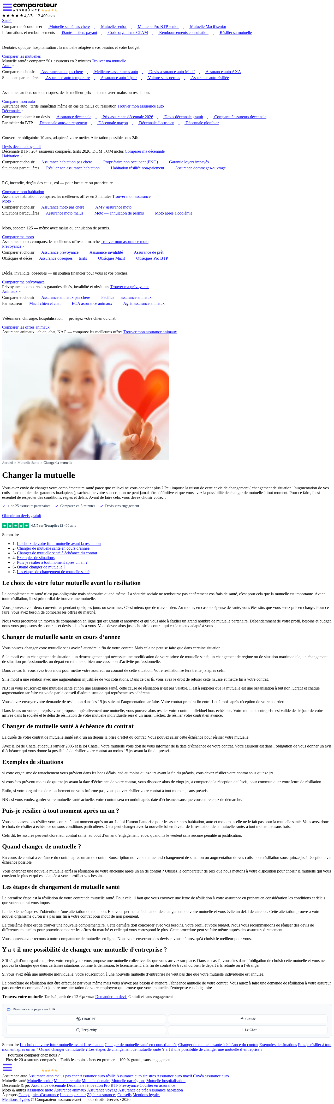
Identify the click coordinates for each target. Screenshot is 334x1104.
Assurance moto (40, 1090)
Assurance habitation (165, 1090)
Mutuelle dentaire (96, 1080)
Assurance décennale (48, 1085)
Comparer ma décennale (145, 151)
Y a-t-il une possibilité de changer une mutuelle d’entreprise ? (212, 1049)
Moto (7, 201)
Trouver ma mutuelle (109, 61)
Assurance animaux (70, 1090)
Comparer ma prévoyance (23, 282)
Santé (7, 20)
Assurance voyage (102, 1090)
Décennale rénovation (85, 1085)
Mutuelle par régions (128, 1080)
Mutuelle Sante (28, 463)
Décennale (11, 111)
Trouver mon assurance (131, 196)
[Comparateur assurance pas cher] (29, 11)
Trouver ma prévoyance (129, 286)
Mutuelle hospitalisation (166, 1080)
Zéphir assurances (101, 1095)
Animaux (10, 291)
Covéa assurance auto (211, 1076)
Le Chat (251, 1030)
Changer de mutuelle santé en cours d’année (53, 548)
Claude (250, 1019)
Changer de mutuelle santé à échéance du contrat (57, 553)
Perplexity (89, 1030)
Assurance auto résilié (98, 1076)
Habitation (11, 156)
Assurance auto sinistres (136, 1076)
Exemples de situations (36, 557)
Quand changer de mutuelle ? (41, 567)
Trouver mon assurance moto (124, 241)
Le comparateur (73, 1095)
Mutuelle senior (40, 1080)
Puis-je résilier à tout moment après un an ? (52, 562)
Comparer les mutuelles (21, 56)
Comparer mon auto (18, 101)
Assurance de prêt (133, 1090)
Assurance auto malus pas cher (53, 1076)
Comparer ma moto (18, 237)
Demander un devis (111, 996)
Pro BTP (111, 1085)
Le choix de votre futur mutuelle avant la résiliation (59, 543)
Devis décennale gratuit (21, 146)
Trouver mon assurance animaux (150, 332)
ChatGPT (89, 1019)
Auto (6, 65)
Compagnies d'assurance (39, 1095)
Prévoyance (12, 246)
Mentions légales (146, 1095)
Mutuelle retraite (67, 1080)
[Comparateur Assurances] (29, 1071)
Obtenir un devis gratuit (21, 515)
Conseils (124, 1095)
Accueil (7, 463)
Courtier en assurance (157, 1085)
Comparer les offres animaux (26, 327)
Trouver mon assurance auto (140, 106)
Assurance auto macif (174, 1076)
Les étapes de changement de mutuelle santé (53, 571)
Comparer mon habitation (23, 191)
